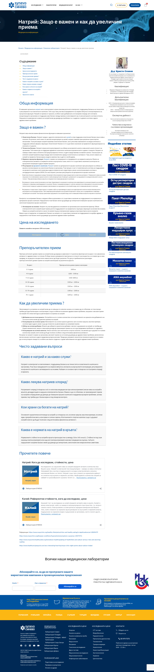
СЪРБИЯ (71, 615)
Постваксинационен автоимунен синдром (120, 253)
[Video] (38, 645)
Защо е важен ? (27, 68)
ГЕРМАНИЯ (23, 615)
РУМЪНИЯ (35, 615)
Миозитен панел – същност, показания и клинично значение (120, 270)
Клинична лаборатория (52, 48)
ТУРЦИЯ (83, 615)
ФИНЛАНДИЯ (130, 615)
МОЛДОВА (95, 615)
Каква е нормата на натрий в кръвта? (31, 91)
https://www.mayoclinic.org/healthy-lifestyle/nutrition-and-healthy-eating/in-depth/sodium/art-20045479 (63, 532)
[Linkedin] (30, 645)
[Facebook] (21, 645)
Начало (20, 48)
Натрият (46, 159)
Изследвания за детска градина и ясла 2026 (120, 159)
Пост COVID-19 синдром (117, 175)
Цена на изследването (30, 71)
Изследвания (36, 5)
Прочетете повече (28, 94)
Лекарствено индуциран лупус (119, 237)
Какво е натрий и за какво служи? (33, 81)
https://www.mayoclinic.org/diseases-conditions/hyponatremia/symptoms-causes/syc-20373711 (50, 536)
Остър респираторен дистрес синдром (119, 190)
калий (69, 137)
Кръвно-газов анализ (116, 223)
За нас (77, 5)
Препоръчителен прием (30, 73)
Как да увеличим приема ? (31, 76)
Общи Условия (23, 655)
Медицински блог (66, 5)
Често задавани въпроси (30, 79)
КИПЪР (119, 615)
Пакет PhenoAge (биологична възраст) (119, 207)
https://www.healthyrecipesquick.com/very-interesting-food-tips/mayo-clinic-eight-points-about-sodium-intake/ (56, 545)
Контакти (120, 626)
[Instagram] (25, 645)
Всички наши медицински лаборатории (77, 559)
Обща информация (29, 66)
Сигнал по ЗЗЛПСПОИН (25, 657)
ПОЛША (59, 615)
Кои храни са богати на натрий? (32, 87)
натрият (38, 109)
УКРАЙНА (47, 615)
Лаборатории (51, 5)
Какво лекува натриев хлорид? (32, 84)
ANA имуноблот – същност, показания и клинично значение (120, 286)
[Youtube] (34, 645)
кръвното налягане (40, 166)
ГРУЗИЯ (107, 615)
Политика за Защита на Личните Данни (28, 656)
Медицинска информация (33, 48)
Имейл (15, 583)
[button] (111, 5)
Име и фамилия (41, 583)
